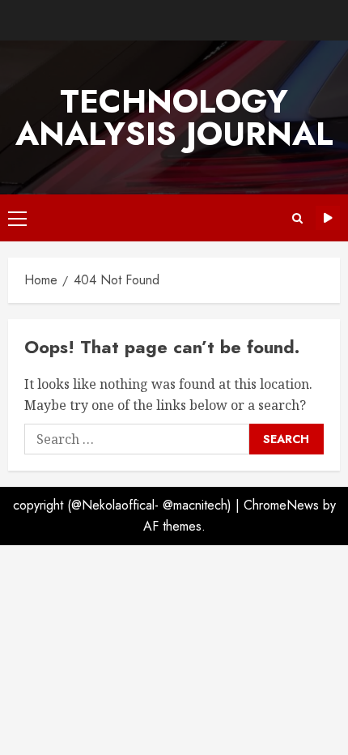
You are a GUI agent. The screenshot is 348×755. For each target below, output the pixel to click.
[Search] (297, 218)
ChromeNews (281, 505)
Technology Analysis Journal (174, 117)
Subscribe (328, 218)
